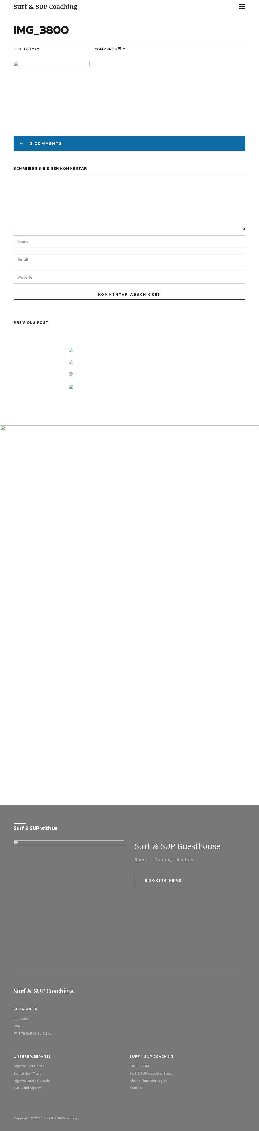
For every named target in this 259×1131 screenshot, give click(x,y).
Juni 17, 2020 (26, 49)
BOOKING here (163, 880)
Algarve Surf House (29, 1066)
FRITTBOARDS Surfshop (33, 1033)
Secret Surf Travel (28, 1073)
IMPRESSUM (139, 1066)
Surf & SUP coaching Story (151, 1073)
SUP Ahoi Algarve (28, 1087)
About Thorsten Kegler (148, 1080)
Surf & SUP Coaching (45, 6)
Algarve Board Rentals (32, 1080)
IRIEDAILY (21, 1018)
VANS (18, 1026)
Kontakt (136, 1087)
